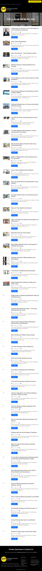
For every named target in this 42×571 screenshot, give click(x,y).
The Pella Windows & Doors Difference (22, 346)
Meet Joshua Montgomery (18, 41)
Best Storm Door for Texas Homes (21, 232)
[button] (31, 7)
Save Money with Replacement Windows (23, 369)
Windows (23, 560)
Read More (14, 37)
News (23, 43)
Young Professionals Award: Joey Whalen (23, 520)
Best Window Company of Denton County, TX (24, 508)
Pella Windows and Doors (21, 552)
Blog (23, 68)
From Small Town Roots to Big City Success (23, 381)
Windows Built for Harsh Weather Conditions (24, 432)
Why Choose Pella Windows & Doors (21, 358)
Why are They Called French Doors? (21, 208)
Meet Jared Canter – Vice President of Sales (23, 53)
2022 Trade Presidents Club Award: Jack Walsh (25, 496)
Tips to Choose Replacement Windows (22, 170)
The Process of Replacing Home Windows (23, 270)
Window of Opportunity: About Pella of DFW (23, 531)
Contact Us (35, 552)
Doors (23, 561)
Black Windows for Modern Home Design (23, 335)
